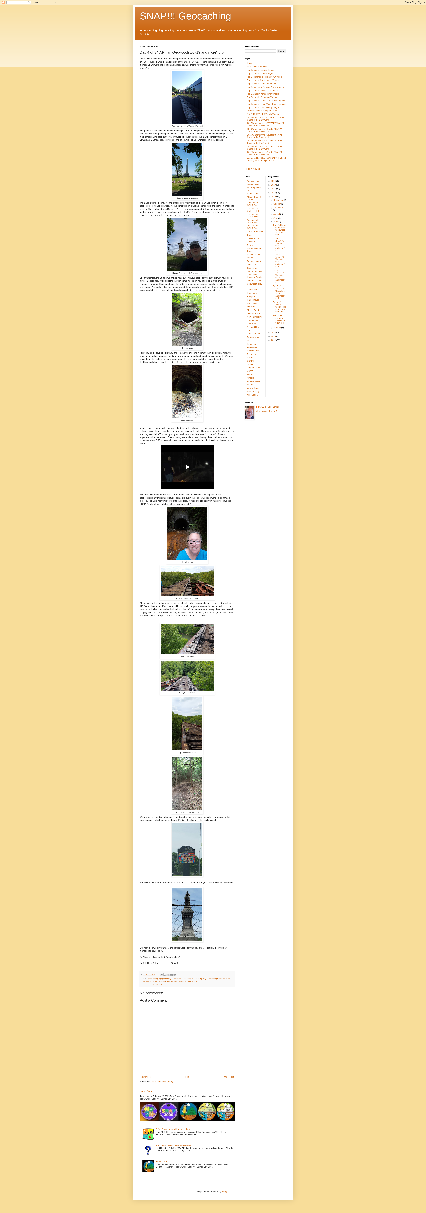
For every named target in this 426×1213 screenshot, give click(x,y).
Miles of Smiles (254, 313)
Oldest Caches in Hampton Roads (262, 111)
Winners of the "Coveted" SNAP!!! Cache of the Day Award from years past (266, 159)
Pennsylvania (160, 981)
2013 (273, 336)
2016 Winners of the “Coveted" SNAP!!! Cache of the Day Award (264, 130)
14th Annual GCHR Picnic (253, 221)
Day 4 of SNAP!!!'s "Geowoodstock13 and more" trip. (279, 307)
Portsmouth (252, 347)
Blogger (225, 1191)
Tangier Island (253, 368)
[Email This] (162, 974)
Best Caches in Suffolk (257, 67)
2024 (273, 181)
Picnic (250, 340)
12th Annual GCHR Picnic (253, 209)
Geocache (176, 979)
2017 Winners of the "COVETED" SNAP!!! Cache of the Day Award (265, 124)
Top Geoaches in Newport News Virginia (265, 87)
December (278, 200)
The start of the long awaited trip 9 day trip (279, 319)
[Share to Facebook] (171, 974)
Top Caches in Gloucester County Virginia (266, 101)
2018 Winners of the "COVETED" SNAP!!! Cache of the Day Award (265, 118)
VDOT (250, 371)
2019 (273, 185)
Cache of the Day (255, 231)
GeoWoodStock (147, 981)
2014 (273, 332)
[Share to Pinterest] (174, 974)
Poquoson (251, 344)
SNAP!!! (187, 981)
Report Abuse (252, 168)
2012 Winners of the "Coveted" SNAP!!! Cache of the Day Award (264, 153)
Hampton (251, 296)
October (277, 204)
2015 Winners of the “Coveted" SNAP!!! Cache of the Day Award (264, 136)
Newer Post (146, 1077)
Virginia (250, 378)
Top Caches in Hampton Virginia (261, 84)
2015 (273, 196)
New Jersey (252, 320)
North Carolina (253, 334)
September (278, 208)
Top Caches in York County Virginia (263, 94)
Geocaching (186, 979)
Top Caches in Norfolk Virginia (261, 73)
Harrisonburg (253, 300)
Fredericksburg (254, 261)
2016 (273, 193)
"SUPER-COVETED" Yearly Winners (263, 114)
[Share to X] (168, 974)
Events (250, 258)
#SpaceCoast (253, 193)
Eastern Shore (253, 254)
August (276, 214)
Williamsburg (253, 391)
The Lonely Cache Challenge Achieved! (174, 1145)
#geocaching (152, 979)
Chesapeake (253, 238)
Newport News (253, 327)
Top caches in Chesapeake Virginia (263, 80)
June (275, 222)
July (275, 218)
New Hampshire (254, 317)
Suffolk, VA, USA (155, 984)
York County (252, 395)
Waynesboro (253, 388)
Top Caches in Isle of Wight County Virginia (266, 104)
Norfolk (250, 330)
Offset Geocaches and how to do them (173, 1129)
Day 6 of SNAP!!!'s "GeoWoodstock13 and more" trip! (279, 260)
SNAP (181, 981)
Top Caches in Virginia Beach (260, 70)
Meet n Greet (253, 310)
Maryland (251, 307)
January (277, 328)
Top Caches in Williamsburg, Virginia (263, 107)
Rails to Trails (172, 981)
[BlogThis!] (165, 974)
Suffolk (194, 981)
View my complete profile (267, 411)
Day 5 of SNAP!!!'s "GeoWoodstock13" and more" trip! (279, 292)
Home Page (146, 1091)
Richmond (251, 354)
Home (188, 1077)
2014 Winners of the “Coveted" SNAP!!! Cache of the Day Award (264, 142)
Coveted (251, 242)
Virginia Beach (253, 381)
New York (251, 324)
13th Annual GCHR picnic (253, 215)
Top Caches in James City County (262, 90)
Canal (250, 235)
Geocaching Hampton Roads (218, 979)
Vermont (251, 374)
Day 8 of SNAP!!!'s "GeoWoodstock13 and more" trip (279, 244)
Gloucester (252, 290)
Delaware (251, 245)
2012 (273, 340)
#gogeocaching (165, 979)
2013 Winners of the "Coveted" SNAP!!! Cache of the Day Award (264, 147)
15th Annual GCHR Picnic (253, 227)
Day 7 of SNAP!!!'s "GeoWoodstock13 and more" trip (279, 276)
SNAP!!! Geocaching (185, 16)
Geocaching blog (199, 979)
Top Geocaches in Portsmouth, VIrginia (264, 77)
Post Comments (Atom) (162, 1082)
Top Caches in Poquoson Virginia (262, 97)
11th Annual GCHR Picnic (253, 204)
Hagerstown (252, 293)
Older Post (229, 1077)
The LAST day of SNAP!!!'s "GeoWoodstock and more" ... (279, 230)
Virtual (250, 385)
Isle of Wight (252, 303)
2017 (273, 189)
